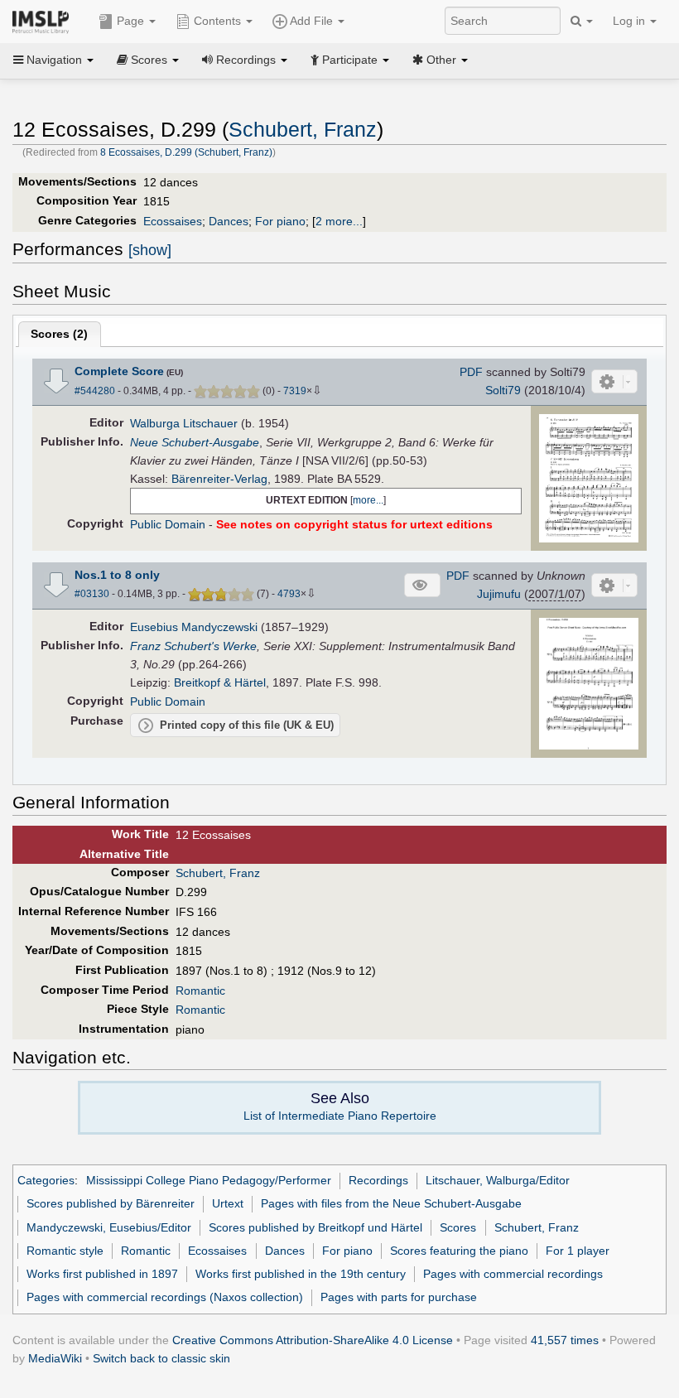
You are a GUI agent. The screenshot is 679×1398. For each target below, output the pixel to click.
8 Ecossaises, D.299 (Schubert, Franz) (186, 152)
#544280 (95, 391)
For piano (280, 221)
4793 (289, 594)
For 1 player (577, 1250)
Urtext (227, 1203)
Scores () (59, 333)
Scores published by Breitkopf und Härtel (315, 1227)
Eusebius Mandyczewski (194, 627)
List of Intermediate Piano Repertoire (339, 1115)
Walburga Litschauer (184, 423)
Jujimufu (499, 593)
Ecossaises (172, 221)
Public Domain (167, 524)
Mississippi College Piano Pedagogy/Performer (208, 1180)
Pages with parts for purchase (398, 1297)
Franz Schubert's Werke (193, 646)
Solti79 (503, 390)
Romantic (200, 990)
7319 (294, 391)
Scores (458, 1227)
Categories (46, 1180)
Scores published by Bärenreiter (110, 1203)
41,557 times (565, 1340)
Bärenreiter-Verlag (219, 478)
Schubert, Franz (303, 129)
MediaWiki (55, 1358)
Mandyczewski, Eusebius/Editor (108, 1227)
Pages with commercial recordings (513, 1273)
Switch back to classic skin (161, 1358)
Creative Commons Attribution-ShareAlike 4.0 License (312, 1340)
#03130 (92, 594)
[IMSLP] (44, 20)
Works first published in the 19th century (300, 1273)
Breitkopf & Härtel (220, 682)
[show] (149, 250)
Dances (228, 221)
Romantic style (65, 1250)
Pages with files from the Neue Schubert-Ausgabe (391, 1203)
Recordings (378, 1180)
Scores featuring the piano (459, 1250)
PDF (471, 371)
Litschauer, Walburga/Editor (498, 1180)
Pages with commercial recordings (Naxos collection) (164, 1297)
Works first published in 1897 (102, 1273)
